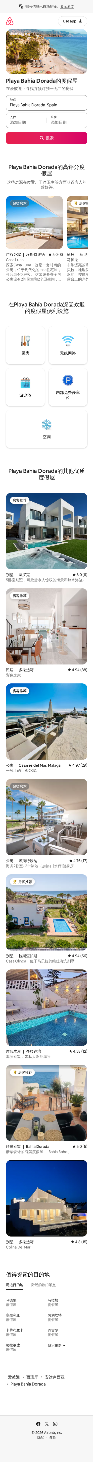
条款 (52, 1437)
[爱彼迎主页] (9, 21)
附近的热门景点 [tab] (43, 1285)
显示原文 (67, 6)
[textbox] (26, 123)
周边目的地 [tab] (14, 1285)
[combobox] (46, 105)
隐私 (40, 1437)
